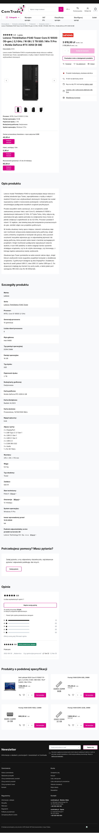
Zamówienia (5, 768)
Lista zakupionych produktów (60, 781)
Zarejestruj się (55, 772)
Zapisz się (90, 747)
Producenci (32, 24)
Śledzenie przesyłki (7, 775)
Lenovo (6, 296)
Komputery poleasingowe (19, 24)
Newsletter (8, 749)
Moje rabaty (54, 787)
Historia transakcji (56, 784)
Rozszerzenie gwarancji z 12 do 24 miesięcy (17, 160)
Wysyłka (4, 803)
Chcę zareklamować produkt (10, 778)
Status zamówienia (7, 772)
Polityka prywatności (8, 812)
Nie (54, 653)
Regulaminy (5, 796)
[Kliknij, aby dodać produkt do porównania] (20, 695)
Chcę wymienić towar (8, 784)
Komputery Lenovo (44, 24)
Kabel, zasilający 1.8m (10, 147)
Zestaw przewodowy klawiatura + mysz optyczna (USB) (21, 134)
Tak (46, 653)
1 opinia (20, 35)
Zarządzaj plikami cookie (9, 815)
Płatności (4, 806)
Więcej (12, 494)
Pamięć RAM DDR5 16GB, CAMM (29, 708)
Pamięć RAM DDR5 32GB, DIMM (79, 708)
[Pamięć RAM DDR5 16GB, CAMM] (10, 717)
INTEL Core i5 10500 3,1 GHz (19, 116)
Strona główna (5, 24)
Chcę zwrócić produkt (8, 781)
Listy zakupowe (56, 778)
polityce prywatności (57, 756)
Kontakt (3, 787)
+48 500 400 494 (56, 815)
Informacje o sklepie (7, 800)
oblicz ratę (88, 84)
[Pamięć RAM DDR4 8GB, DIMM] (59, 686)
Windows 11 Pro (21, 127)
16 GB (18, 119)
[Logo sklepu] (13, 9)
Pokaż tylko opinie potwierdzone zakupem (19, 615)
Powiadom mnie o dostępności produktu (78, 58)
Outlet (94, 17)
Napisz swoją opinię (30, 605)
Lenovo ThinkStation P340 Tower (16, 305)
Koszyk (53, 775)
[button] (6, 80)
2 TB (17, 121)
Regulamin (4, 809)
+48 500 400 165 (56, 806)
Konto (53, 768)
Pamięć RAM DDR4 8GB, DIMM (78, 677)
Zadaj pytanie (13, 569)
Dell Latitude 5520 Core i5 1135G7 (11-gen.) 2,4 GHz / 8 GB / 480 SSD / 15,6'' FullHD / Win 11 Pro (31, 680)
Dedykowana (23, 124)
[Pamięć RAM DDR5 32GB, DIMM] (59, 717)
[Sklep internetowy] (92, 827)
